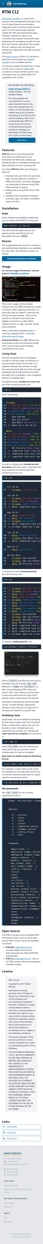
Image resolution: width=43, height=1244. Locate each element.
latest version (12, 56)
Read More (22, 140)
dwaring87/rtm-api (23, 947)
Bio (5, 1217)
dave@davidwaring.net (17, 1164)
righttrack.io (12, 1161)
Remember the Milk (11, 18)
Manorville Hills (11, 1185)
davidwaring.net (14, 1158)
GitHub (26, 69)
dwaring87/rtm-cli (23, 958)
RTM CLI (7, 1207)
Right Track (9, 1203)
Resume (7, 1221)
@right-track (12, 1174)
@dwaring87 (12, 1169)
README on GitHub (20, 273)
